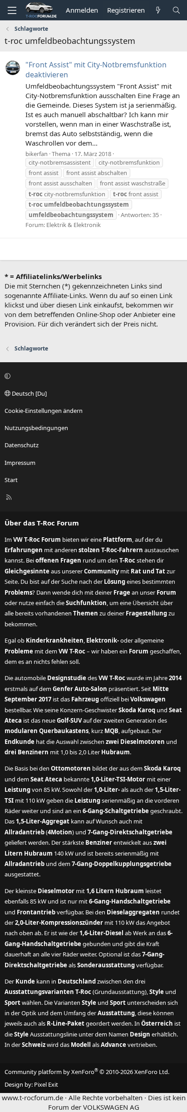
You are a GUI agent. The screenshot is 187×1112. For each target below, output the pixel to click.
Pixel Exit (46, 1084)
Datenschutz (22, 445)
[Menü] (12, 10)
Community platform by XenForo (87, 1072)
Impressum (20, 463)
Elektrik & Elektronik (73, 225)
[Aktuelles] (158, 10)
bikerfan (36, 154)
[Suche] (176, 10)
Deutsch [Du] (28, 393)
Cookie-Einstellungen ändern (44, 411)
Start (11, 480)
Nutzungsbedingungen (36, 428)
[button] (92, 376)
